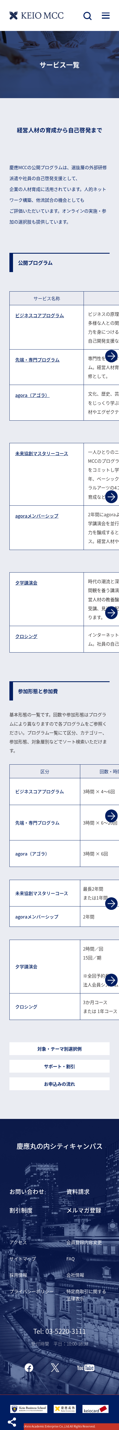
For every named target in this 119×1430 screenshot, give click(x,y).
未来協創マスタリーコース (41, 453)
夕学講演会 (26, 582)
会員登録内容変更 (84, 1242)
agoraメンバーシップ (36, 515)
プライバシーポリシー (31, 1291)
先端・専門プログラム (37, 359)
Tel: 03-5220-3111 (59, 1331)
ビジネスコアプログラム (39, 315)
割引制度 (21, 1210)
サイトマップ (22, 1258)
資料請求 (78, 1191)
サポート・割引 (59, 1066)
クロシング (26, 636)
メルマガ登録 (83, 1210)
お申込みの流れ (59, 1083)
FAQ (70, 1258)
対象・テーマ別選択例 (59, 1048)
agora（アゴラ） (32, 395)
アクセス (18, 1242)
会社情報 (75, 1274)
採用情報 (18, 1274)
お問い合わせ (26, 1191)
